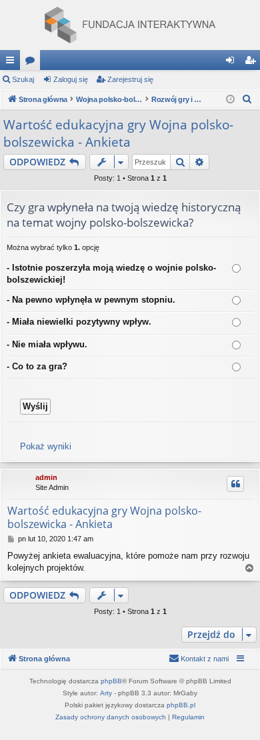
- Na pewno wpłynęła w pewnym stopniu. (91, 300)
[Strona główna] (130, 25)
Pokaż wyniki (45, 446)
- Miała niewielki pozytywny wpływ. (79, 322)
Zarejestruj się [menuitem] (252, 62)
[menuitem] (247, 99)
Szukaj (23, 79)
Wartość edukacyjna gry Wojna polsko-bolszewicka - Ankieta (118, 133)
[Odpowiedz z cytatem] (235, 484)
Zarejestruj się (130, 79)
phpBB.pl (181, 705)
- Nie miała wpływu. (47, 344)
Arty (106, 693)
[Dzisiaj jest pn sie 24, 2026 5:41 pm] (230, 99)
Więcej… (12, 62)
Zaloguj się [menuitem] (232, 62)
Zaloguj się (70, 79)
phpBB (111, 681)
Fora (32, 62)
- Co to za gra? (37, 366)
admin (46, 477)
